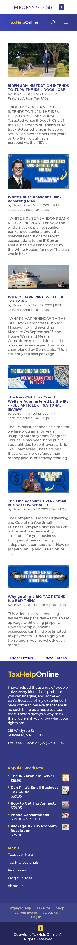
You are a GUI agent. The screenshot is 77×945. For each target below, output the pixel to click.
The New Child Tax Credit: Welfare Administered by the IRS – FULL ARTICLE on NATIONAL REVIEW (38, 403)
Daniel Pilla (21, 94)
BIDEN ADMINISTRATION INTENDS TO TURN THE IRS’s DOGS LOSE (38, 88)
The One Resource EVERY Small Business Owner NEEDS (37, 503)
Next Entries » (57, 658)
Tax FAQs (41, 98)
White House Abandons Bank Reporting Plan (35, 199)
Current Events (26, 913)
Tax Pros (43, 908)
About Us (50, 913)
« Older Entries (20, 658)
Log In (36, 917)
